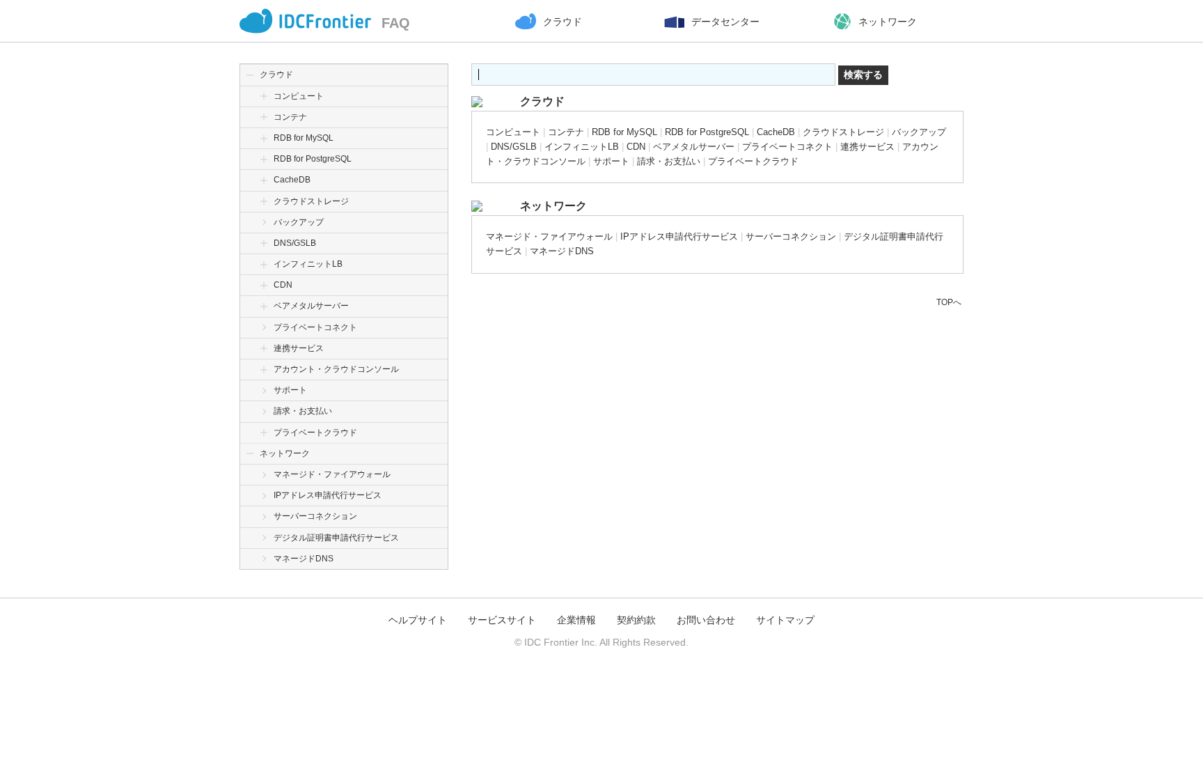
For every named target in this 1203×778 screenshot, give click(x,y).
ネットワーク (285, 453)
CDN (283, 285)
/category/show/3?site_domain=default (250, 74)
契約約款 (636, 619)
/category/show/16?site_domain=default (264, 348)
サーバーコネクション (315, 516)
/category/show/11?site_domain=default (264, 243)
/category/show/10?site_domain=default (264, 201)
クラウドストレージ (311, 201)
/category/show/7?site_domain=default (264, 117)
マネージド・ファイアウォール (332, 474)
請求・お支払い (303, 411)
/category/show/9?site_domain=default (264, 180)
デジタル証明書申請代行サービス (336, 538)
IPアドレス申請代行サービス (328, 495)
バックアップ (299, 222)
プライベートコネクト (315, 327)
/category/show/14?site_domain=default (264, 306)
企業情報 (576, 619)
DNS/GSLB (295, 243)
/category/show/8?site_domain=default (264, 138)
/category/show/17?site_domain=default (264, 369)
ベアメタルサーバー (311, 306)
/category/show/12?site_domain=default (264, 264)
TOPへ (948, 302)
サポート (290, 390)
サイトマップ (785, 619)
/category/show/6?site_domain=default (264, 96)
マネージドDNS (303, 558)
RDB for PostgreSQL (313, 159)
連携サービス (299, 348)
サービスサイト (502, 619)
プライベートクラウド (315, 432)
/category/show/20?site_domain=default (264, 432)
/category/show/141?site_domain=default (264, 159)
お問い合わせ (706, 619)
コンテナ (290, 117)
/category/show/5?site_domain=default (250, 453)
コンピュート (299, 96)
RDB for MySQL (303, 138)
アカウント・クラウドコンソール (336, 369)
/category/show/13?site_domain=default (264, 285)
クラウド (276, 74)
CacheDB (292, 180)
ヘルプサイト (417, 619)
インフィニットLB (308, 264)
